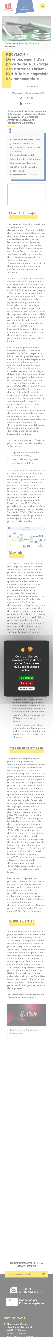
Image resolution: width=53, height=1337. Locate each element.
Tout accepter (26, 678)
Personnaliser (26, 688)
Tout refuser (26, 683)
